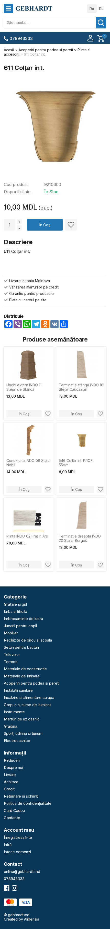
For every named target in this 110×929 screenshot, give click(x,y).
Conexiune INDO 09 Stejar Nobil (28, 462)
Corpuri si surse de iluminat (27, 704)
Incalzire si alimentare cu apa (29, 697)
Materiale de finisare (22, 676)
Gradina (10, 726)
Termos (10, 661)
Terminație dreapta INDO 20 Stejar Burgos (80, 538)
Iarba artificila (15, 611)
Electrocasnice (17, 740)
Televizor (12, 654)
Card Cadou (14, 810)
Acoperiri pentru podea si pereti (31, 683)
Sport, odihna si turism (23, 733)
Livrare (10, 774)
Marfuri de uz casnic (22, 719)
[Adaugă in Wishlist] (71, 225)
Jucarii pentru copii (20, 625)
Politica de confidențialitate (27, 803)
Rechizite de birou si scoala (28, 640)
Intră (8, 844)
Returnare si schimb (21, 796)
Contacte (12, 817)
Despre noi (13, 767)
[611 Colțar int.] (55, 127)
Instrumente (14, 711)
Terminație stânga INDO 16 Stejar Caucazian (81, 387)
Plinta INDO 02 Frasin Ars (27, 536)
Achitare (11, 781)
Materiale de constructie (25, 668)
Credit (9, 789)
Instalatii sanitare (18, 690)
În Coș (44, 224)
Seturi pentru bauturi (21, 647)
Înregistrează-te (18, 837)
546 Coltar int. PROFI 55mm (76, 462)
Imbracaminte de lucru (23, 618)
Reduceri (12, 760)
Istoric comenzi (17, 851)
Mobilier (11, 633)
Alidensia (31, 919)
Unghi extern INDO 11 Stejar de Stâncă (23, 387)
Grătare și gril (15, 604)
